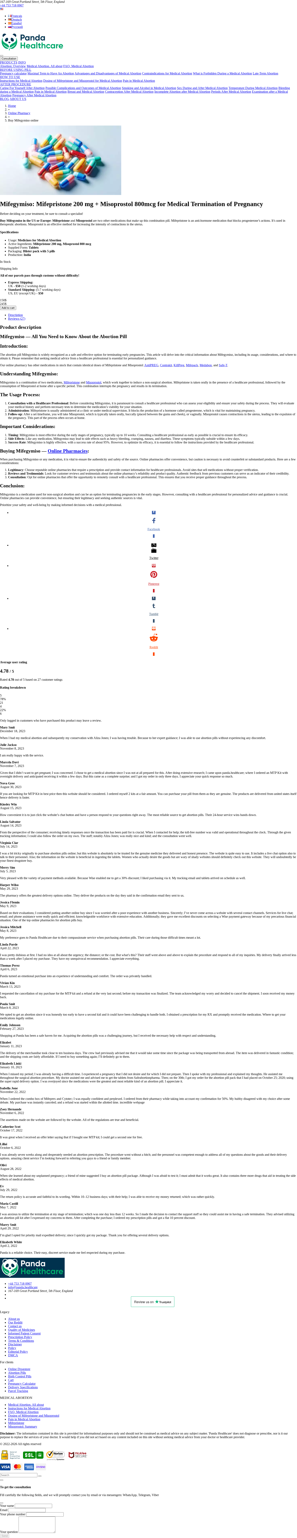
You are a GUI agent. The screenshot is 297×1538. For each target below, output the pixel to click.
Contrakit (166, 365)
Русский (17, 27)
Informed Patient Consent (24, 1333)
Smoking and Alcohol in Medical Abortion (149, 88)
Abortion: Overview (13, 66)
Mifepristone (72, 382)
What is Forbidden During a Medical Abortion (222, 73)
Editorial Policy (18, 1351)
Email (3, 1510)
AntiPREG (151, 365)
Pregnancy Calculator (22, 1383)
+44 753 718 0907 (12, 5)
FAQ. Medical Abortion (78, 66)
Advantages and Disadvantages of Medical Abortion (108, 73)
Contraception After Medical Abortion (129, 91)
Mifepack (192, 365)
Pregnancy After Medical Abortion (34, 95)
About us (14, 1319)
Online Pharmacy (19, 113)
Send (5, 1535)
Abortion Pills (17, 1372)
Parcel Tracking (18, 1391)
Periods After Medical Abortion (231, 91)
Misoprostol (93, 382)
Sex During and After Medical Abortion (202, 88)
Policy (12, 1348)
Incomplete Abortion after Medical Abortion (182, 91)
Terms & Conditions (21, 1340)
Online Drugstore (19, 1369)
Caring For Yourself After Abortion (22, 88)
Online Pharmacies (67, 451)
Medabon (206, 365)
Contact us (15, 1326)
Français (16, 16)
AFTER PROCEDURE (15, 84)
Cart (11, 1380)
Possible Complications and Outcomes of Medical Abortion (83, 88)
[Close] (1, 1480)
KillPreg (179, 365)
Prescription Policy (20, 1337)
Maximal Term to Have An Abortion (50, 73)
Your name (7, 1505)
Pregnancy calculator (13, 73)
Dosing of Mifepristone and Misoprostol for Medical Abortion (82, 80)
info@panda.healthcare (23, 1287)
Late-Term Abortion (265, 73)
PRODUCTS (8, 62)
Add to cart (8, 307)
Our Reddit (15, 1322)
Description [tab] (15, 315)
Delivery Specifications (23, 1387)
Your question (9, 1532)
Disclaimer (15, 1344)
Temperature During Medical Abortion (253, 88)
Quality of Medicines (21, 1329)
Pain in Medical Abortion (139, 80)
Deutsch (16, 19)
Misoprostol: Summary (22, 1426)
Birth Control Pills (19, 1376)
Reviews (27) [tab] (16, 318)
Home (12, 106)
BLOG (4, 99)
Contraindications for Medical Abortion (167, 73)
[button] (1, 9)
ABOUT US (18, 99)
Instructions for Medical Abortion (21, 80)
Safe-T (223, 365)
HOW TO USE (10, 77)
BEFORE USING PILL (15, 69)
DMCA (13, 1355)
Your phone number (12, 1514)
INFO (22, 62)
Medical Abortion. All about (44, 66)
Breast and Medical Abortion (85, 91)
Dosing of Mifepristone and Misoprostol (33, 1415)
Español (16, 23)
